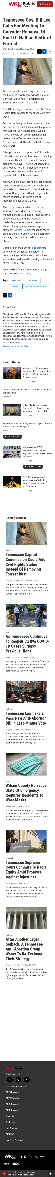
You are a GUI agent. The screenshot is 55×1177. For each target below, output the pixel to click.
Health (8, 632)
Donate (46, 4)
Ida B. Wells (18, 237)
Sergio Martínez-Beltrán (15, 580)
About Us (10, 1116)
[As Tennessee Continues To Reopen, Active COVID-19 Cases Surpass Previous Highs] (26, 615)
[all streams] (51, 1173)
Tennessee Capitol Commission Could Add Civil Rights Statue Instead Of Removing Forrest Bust (25, 564)
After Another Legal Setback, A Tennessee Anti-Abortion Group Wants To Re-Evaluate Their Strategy (24, 949)
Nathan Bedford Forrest (36, 287)
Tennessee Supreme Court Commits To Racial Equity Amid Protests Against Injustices (27, 869)
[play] (4, 1173)
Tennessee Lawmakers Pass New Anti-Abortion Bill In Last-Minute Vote (26, 718)
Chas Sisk (29, 49)
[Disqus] (27, 1024)
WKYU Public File (13, 1092)
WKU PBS (10, 1134)
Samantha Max (11, 883)
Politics (9, 550)
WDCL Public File (13, 1104)
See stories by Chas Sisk (15, 346)
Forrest (35, 247)
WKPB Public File (13, 1098)
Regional (16, 280)
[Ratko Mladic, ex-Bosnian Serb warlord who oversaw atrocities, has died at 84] (12, 410)
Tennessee (33, 280)
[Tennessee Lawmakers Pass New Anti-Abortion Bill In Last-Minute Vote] (26, 692)
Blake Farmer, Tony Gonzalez (17, 657)
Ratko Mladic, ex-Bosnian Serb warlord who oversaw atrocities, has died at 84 (36, 408)
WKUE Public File (13, 1110)
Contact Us (10, 1122)
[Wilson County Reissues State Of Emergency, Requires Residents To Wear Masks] (26, 764)
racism (15, 287)
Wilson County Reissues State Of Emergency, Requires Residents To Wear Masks (26, 792)
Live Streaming (12, 1128)
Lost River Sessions (14, 1140)
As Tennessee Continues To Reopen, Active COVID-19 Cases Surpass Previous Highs (27, 643)
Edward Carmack (23, 229)
